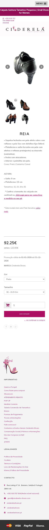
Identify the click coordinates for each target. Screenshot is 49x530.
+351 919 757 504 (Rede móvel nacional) (9, 21)
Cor (5, 274)
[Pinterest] (11, 327)
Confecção (8, 421)
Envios (6, 411)
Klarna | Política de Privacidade (16, 470)
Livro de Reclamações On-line (16, 467)
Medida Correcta (10, 404)
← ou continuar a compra (34, 320)
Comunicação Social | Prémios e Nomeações (22, 431)
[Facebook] (6, 327)
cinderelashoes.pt (14, 503)
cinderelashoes (13, 508)
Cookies (7, 460)
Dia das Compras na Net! (14, 435)
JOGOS (7, 442)
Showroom (8, 394)
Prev (7, 67)
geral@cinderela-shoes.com (18, 498)
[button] (41, 3)
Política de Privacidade (13, 457)
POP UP (7, 401)
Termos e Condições (12, 463)
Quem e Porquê (10, 387)
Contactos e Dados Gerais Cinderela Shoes (21, 428)
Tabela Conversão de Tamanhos (17, 408)
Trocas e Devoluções (12, 418)
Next (41, 67)
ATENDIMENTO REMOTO (13, 397)
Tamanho (8, 287)
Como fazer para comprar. (14, 390)
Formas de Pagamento (13, 414)
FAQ (5, 438)
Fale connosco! (10, 425)
